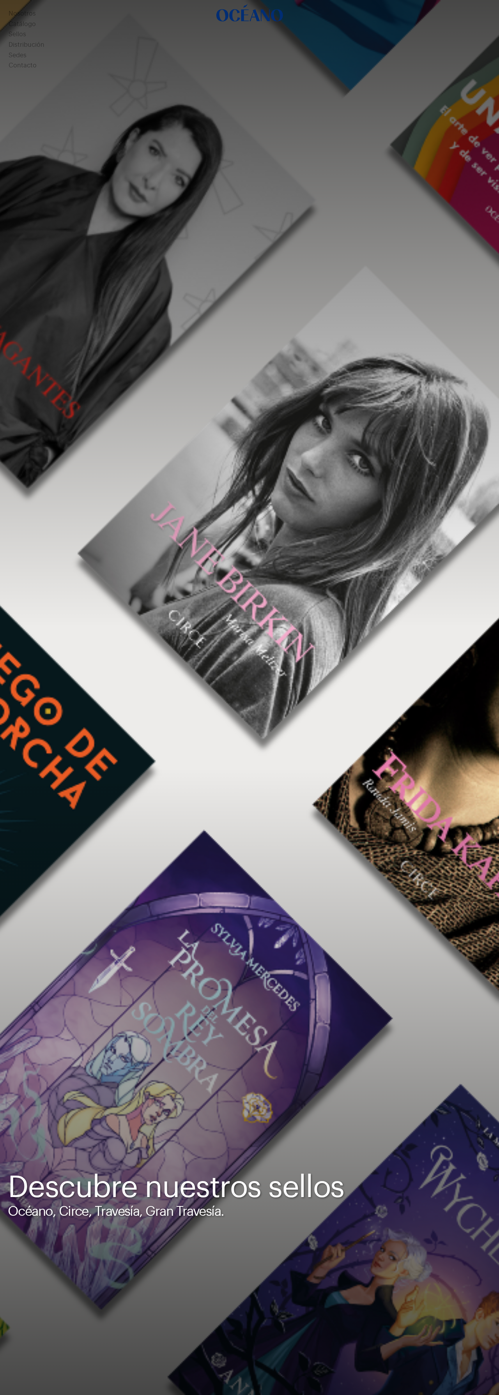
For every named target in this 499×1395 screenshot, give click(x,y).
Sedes (18, 55)
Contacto (23, 65)
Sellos (17, 34)
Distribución (26, 45)
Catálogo (22, 24)
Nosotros (22, 14)
